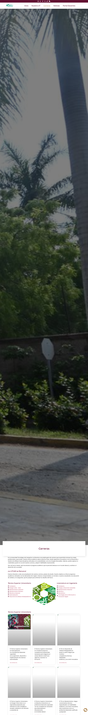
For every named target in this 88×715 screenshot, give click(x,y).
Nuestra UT (36, 6)
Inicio (26, 6)
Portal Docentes (69, 6)
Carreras (47, 6)
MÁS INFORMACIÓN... (14, 662)
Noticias (56, 6)
